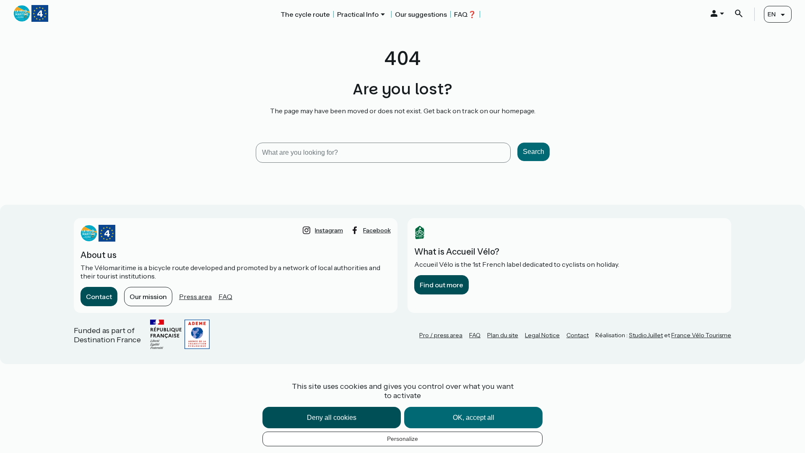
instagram (329, 230)
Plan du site (502, 335)
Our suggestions (421, 14)
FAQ (225, 296)
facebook (377, 230)
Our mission (148, 296)
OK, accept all (473, 417)
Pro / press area (440, 335)
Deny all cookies (331, 417)
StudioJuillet (646, 335)
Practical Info (358, 14)
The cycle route (305, 14)
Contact (99, 296)
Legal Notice (542, 335)
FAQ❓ (465, 14)
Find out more (441, 285)
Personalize (402, 438)
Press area (195, 296)
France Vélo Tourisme (701, 335)
